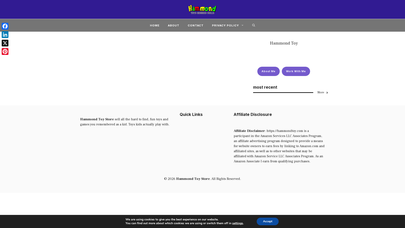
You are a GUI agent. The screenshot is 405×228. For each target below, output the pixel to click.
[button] (253, 25)
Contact (196, 25)
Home (154, 25)
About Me (268, 71)
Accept (267, 221)
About (173, 25)
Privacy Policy (225, 25)
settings (237, 223)
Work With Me (296, 71)
